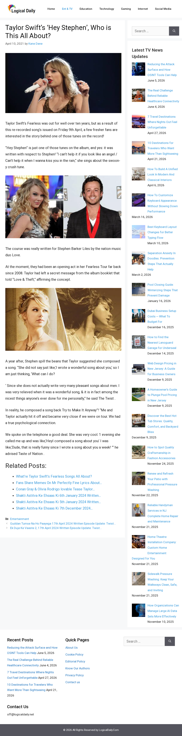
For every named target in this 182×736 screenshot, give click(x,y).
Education (86, 8)
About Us (71, 647)
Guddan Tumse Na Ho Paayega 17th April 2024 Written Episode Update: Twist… (63, 523)
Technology (106, 8)
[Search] (174, 31)
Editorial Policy (75, 661)
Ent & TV (67, 8)
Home (51, 8)
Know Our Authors (77, 668)
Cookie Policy (74, 654)
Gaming (126, 8)
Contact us (72, 682)
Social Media (163, 8)
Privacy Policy (74, 675)
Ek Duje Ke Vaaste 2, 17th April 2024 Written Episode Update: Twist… (56, 528)
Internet (143, 8)
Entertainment (19, 519)
